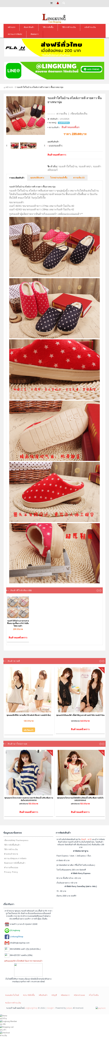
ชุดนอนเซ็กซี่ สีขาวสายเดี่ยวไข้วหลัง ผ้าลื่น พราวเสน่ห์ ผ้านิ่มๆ (29, 715)
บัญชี (55, 995)
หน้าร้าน (3, 1018)
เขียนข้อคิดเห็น (79, 113)
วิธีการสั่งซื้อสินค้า (12, 845)
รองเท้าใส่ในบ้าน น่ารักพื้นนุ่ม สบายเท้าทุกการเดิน (42, 622)
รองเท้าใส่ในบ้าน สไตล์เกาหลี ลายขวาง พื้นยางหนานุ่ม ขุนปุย (18, 623)
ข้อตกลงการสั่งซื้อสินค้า (14, 863)
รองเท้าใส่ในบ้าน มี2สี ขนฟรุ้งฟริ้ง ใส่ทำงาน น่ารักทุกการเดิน (91, 623)
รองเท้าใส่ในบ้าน (67, 166)
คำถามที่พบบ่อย (11, 867)
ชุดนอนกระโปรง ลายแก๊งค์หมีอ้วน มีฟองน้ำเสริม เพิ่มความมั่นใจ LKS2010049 (80, 799)
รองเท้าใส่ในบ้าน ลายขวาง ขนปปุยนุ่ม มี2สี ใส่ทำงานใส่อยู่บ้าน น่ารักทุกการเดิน (66, 623)
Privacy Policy (11, 872)
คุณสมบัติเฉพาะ (37, 177)
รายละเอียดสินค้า (16, 177)
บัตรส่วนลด (80, 995)
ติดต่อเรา (66, 995)
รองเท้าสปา (85, 166)
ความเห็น (61, 113)
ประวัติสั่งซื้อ (29, 995)
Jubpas (69, 1008)
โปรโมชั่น (94, 995)
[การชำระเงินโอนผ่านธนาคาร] (101, 1008)
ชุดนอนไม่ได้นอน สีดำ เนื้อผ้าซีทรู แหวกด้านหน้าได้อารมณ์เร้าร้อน (80, 715)
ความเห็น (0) (79, 177)
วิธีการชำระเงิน (11, 849)
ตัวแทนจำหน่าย (11, 854)
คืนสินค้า (44, 995)
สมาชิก (3, 1024)
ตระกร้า (3, 1030)
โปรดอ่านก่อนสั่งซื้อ (58, 177)
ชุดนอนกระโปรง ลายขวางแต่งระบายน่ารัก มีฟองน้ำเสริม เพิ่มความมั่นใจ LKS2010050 (28, 799)
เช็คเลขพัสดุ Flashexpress (16, 840)
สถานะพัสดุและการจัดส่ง (15, 858)
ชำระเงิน (3, 1035)
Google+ (50, 1008)
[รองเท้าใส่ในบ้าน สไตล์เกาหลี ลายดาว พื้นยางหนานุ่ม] (25, 115)
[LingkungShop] (54, 18)
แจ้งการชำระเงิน (13, 1002)
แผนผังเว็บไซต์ (12, 995)
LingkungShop (31, 1008)
